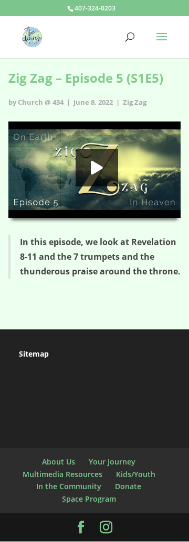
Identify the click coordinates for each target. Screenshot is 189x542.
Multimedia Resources (62, 474)
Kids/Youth (135, 474)
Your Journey (112, 462)
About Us (58, 462)
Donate (128, 486)
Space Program (89, 499)
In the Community (68, 486)
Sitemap (34, 354)
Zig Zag (134, 102)
